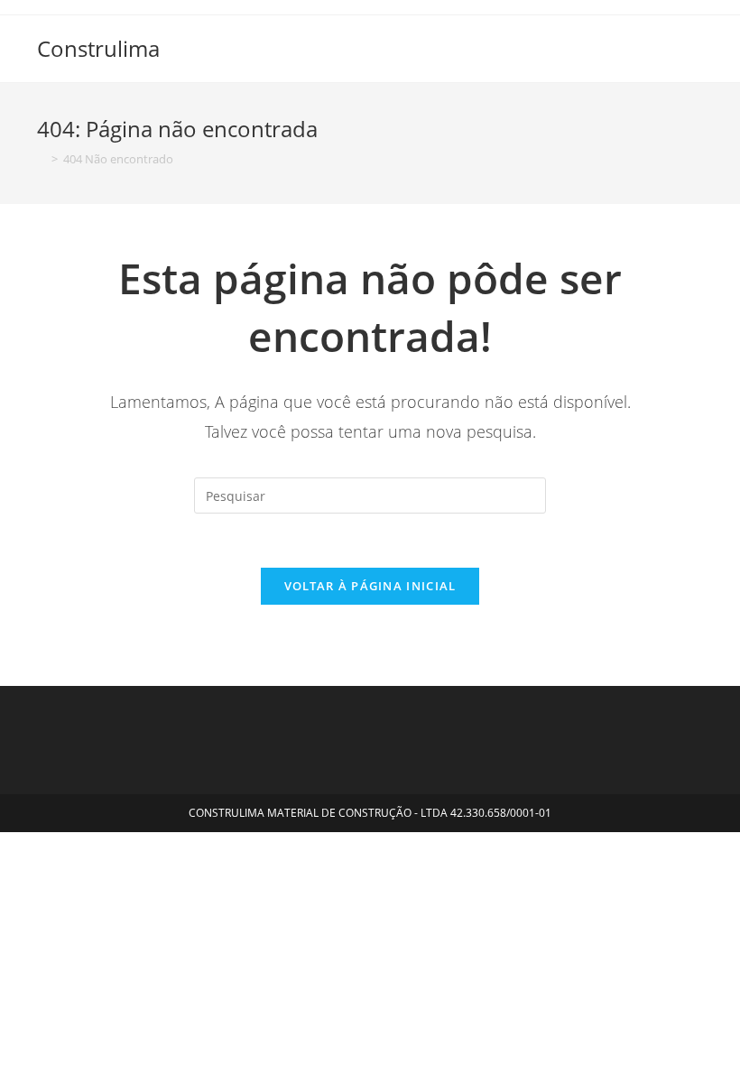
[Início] (41, 159)
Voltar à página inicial (370, 586)
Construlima (98, 48)
